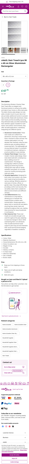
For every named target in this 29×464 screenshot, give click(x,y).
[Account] (18, 6)
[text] (5, 91)
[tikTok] (13, 426)
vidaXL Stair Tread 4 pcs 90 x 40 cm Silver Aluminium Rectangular (14, 63)
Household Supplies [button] (7, 338)
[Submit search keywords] (25, 11)
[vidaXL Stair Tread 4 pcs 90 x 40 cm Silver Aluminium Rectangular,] (14, 34)
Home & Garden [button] (6, 324)
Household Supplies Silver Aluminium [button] (10, 351)
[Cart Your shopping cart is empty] (26, 6)
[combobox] (14, 11)
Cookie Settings (14, 462)
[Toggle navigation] (3, 6)
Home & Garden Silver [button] (20, 324)
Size (2, 72)
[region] (14, 453)
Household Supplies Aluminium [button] (10, 346)
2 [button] (3, 85)
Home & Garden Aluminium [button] (9, 329)
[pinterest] (9, 426)
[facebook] (3, 426)
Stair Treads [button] (5, 355)
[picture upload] (14, 304)
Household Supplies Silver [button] (9, 342)
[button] (14, 433)
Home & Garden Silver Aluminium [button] (10, 333)
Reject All (14, 458)
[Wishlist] (22, 6)
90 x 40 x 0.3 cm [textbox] (8, 76)
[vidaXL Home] (10, 6)
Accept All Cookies (14, 455)
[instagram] (6, 426)
